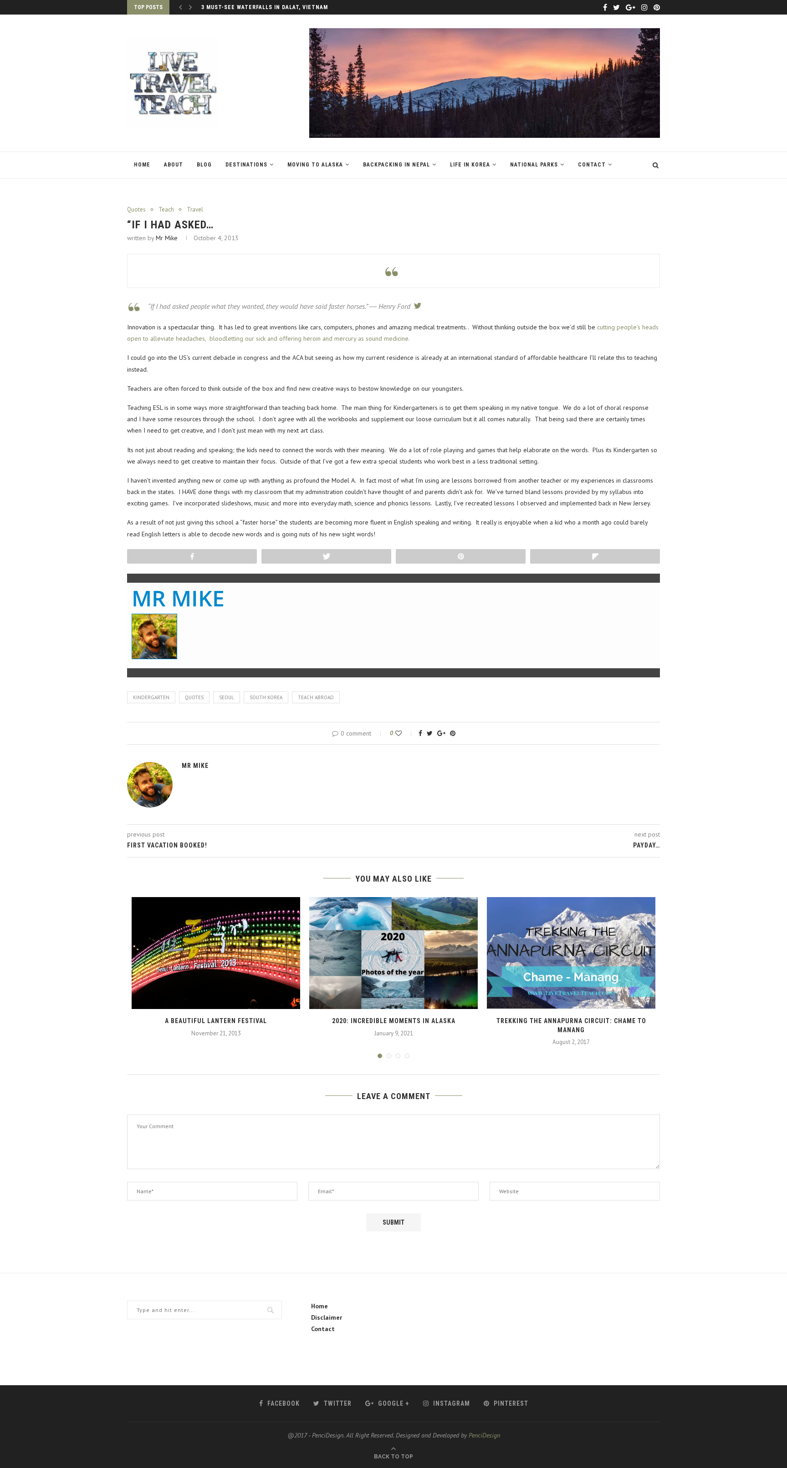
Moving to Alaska (315, 164)
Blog (204, 164)
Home (142, 164)
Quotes (136, 209)
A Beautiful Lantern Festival (216, 1020)
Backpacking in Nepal (396, 164)
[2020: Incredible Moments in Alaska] (393, 953)
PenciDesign (484, 1435)
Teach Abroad (316, 697)
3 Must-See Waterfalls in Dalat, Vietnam (264, 7)
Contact (592, 164)
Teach (166, 209)
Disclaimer (326, 1317)
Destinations (246, 164)
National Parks (534, 164)
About (173, 164)
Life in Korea (470, 164)
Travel (195, 209)
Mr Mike (167, 238)
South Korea (266, 697)
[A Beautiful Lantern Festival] (216, 953)
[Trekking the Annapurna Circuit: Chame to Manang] (571, 953)
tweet (415, 305)
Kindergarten (151, 697)
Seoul (226, 697)
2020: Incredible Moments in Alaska (393, 1020)
